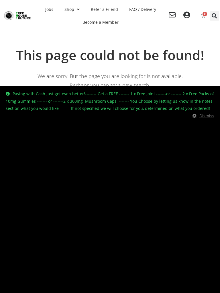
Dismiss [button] (206, 115)
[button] (214, 16)
